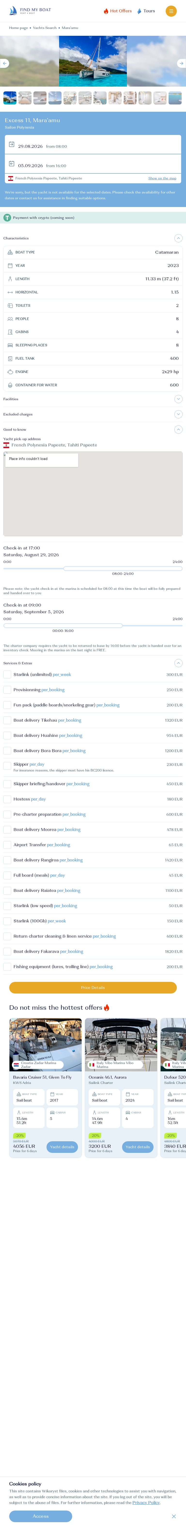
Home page (18, 28)
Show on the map (162, 178)
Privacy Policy (146, 1503)
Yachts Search (45, 28)
